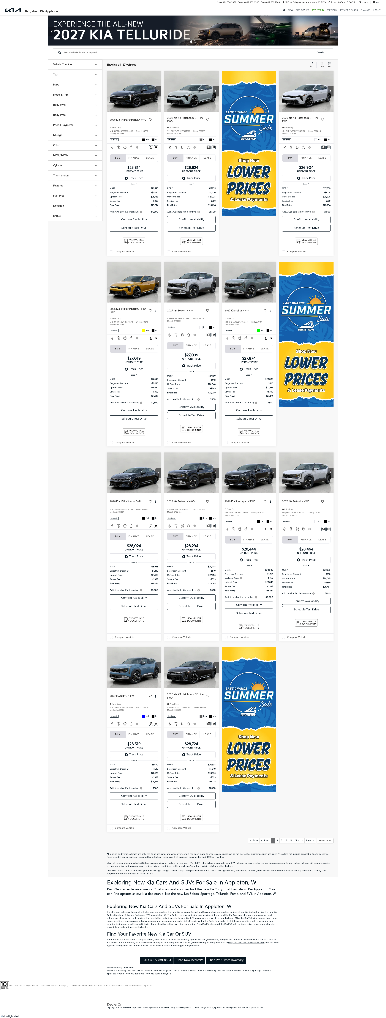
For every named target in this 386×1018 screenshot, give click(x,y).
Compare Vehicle (124, 251)
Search (320, 52)
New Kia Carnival (116, 970)
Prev (265, 840)
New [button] (290, 10)
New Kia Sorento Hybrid (229, 970)
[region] (134, 200)
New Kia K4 (160, 970)
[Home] (284, 10)
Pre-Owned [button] (302, 10)
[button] (158, 91)
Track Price (136, 178)
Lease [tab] (150, 158)
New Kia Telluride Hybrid (158, 973)
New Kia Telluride (135, 973)
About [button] (377, 10)
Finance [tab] (134, 158)
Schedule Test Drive (134, 228)
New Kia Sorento (206, 970)
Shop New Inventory (190, 960)
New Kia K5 (173, 970)
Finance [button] (365, 10)
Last (309, 840)
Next (298, 840)
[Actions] (155, 120)
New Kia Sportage (252, 970)
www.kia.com (257, 1008)
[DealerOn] (114, 1004)
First (254, 840)
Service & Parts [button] (349, 10)
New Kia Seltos (188, 970)
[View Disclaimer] (137, 147)
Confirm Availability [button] (134, 219)
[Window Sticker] (156, 147)
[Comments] (151, 147)
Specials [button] (332, 10)
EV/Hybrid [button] (318, 10)
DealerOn (129, 1008)
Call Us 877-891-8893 (156, 960)
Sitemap (138, 1008)
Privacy (146, 1008)
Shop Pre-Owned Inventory (226, 960)
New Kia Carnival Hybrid (139, 970)
